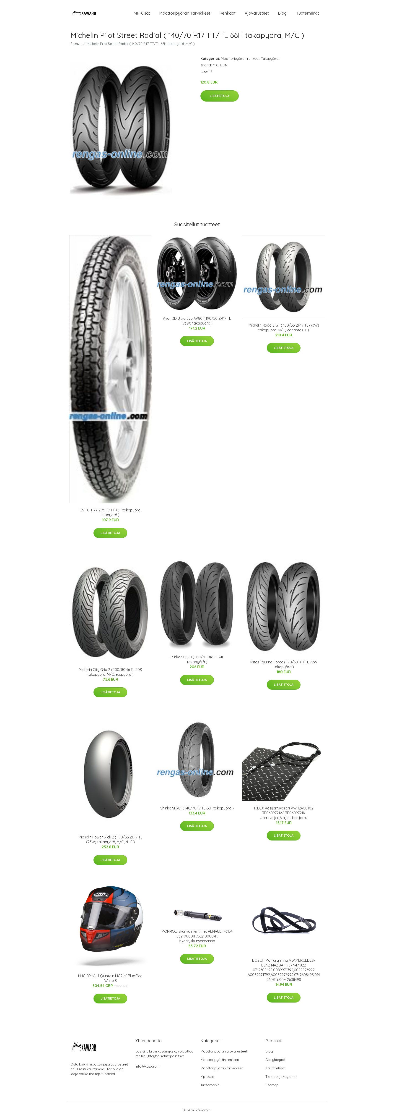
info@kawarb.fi (147, 1066)
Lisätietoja (219, 96)
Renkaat (227, 13)
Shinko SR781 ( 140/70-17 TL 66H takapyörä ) (197, 808)
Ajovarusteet (257, 13)
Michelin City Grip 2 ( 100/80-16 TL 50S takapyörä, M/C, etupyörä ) (110, 672)
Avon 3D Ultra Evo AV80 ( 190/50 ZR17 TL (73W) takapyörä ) (197, 320)
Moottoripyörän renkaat (240, 58)
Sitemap (271, 1085)
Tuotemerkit (307, 13)
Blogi (282, 13)
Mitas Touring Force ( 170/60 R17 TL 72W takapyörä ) (283, 664)
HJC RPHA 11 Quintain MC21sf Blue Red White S (110, 978)
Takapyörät (270, 58)
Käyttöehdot (275, 1068)
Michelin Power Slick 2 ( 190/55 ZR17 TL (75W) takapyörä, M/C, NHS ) (110, 839)
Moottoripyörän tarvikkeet (184, 13)
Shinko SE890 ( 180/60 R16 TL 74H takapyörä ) (197, 659)
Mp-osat (207, 1076)
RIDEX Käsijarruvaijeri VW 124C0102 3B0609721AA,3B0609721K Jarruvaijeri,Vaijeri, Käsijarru (283, 813)
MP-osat (142, 13)
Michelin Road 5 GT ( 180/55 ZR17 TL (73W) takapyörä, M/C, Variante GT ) (284, 327)
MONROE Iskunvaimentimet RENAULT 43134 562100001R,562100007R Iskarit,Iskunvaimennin (197, 936)
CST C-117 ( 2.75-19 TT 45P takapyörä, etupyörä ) (110, 512)
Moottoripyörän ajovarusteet (223, 1051)
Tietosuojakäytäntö (281, 1076)
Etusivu (75, 44)
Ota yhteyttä (275, 1060)
